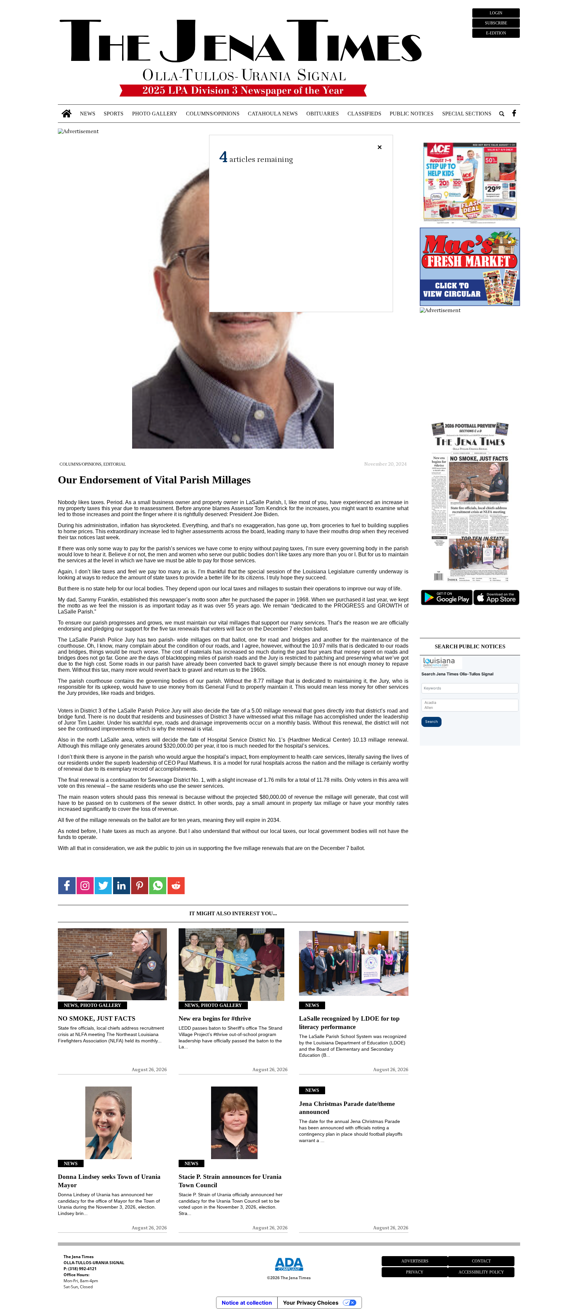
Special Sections (466, 113)
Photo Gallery (154, 113)
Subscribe (496, 23)
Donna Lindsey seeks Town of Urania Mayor (109, 1181)
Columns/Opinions (212, 113)
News (87, 113)
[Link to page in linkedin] (121, 885)
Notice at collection (247, 1302)
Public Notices (412, 113)
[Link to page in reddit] (176, 885)
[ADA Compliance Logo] (289, 1272)
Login (496, 13)
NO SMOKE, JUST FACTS (96, 1018)
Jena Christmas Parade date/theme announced (347, 1108)
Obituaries (322, 113)
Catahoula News (273, 113)
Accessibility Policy (481, 1272)
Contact (481, 1261)
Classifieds (364, 113)
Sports (113, 113)
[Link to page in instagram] (85, 885)
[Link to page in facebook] (66, 885)
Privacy (414, 1272)
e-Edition (496, 33)
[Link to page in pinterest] (139, 885)
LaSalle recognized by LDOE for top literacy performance (349, 1022)
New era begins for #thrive (215, 1018)
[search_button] (502, 113)
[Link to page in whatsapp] (157, 885)
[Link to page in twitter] (103, 885)
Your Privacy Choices (311, 1302)
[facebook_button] (514, 113)
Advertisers (414, 1261)
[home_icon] (66, 113)
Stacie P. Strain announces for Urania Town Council (230, 1181)
